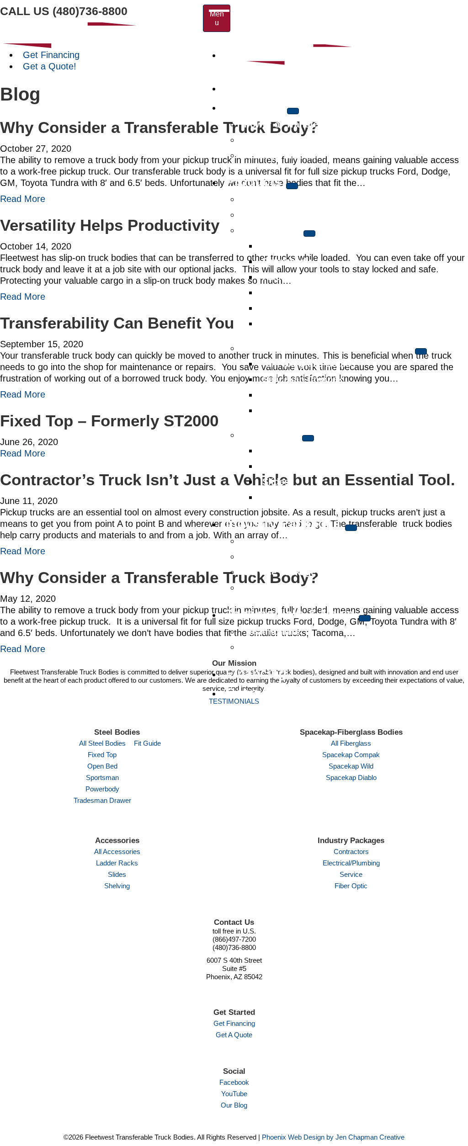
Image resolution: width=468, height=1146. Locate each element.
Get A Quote (234, 1035)
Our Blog (234, 1105)
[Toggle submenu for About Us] (293, 111)
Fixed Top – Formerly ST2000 (109, 421)
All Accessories (117, 851)
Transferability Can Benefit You (117, 323)
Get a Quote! (49, 66)
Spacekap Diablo (351, 777)
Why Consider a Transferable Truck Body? (159, 127)
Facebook (234, 1082)
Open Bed (102, 766)
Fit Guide (147, 743)
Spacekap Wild (351, 766)
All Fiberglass (351, 743)
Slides (117, 874)
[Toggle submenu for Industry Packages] (351, 528)
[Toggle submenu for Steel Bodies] (309, 233)
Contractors (351, 851)
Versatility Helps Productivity (109, 225)
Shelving (117, 886)
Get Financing (51, 55)
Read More (22, 199)
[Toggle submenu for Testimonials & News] (365, 618)
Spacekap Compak (351, 755)
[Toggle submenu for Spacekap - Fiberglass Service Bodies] (421, 351)
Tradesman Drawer (102, 800)
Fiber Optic (351, 886)
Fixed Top (102, 755)
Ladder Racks (117, 863)
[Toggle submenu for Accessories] (308, 438)
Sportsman (102, 777)
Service (351, 874)
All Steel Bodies (102, 743)
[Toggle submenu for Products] (292, 186)
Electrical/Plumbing (351, 863)
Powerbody (102, 789)
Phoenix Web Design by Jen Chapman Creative (333, 1137)
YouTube (234, 1094)
